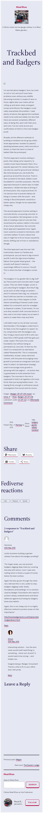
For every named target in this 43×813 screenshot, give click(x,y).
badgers (35, 422)
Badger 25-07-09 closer (21, 394)
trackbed (35, 430)
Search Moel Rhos (11, 780)
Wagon (19, 759)
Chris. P (7, 397)
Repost (15, 501)
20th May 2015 (9, 548)
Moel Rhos (21, 7)
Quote (25, 501)
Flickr (14, 397)
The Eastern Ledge (31, 765)
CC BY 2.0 (22, 400)
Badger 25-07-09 (25, 397)
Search (33, 784)
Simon (10, 639)
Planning (19, 425)
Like (5, 501)
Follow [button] (32, 802)
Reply (6, 626)
